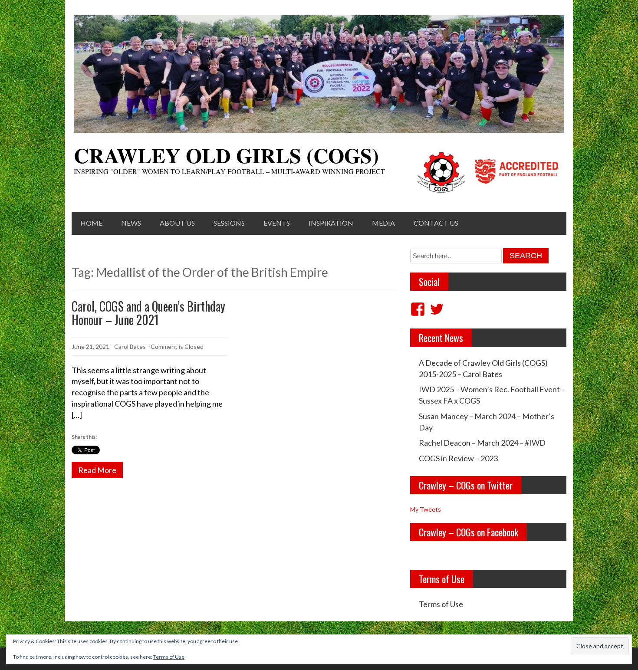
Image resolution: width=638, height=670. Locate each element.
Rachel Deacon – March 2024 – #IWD (482, 442)
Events (276, 223)
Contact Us (436, 223)
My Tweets (425, 509)
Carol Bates (130, 346)
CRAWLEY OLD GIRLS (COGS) (226, 155)
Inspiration (331, 223)
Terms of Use (441, 604)
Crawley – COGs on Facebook (468, 532)
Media (383, 223)
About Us (177, 223)
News (131, 223)
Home (91, 223)
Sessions (229, 223)
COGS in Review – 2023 (458, 458)
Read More (97, 470)
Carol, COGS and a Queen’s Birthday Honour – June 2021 (148, 312)
